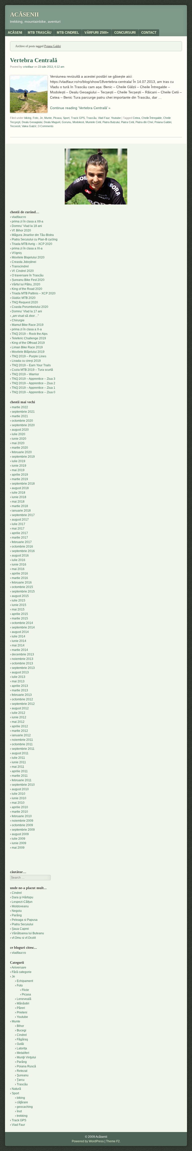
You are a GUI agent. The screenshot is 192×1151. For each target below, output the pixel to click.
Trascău (91, 117)
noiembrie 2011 (22, 740)
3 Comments (46, 126)
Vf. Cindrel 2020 (23, 271)
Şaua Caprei (20, 929)
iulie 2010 (18, 793)
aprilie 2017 (20, 533)
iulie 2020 (18, 434)
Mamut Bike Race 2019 (28, 325)
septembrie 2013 (23, 668)
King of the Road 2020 (27, 289)
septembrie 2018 (23, 483)
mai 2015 (18, 609)
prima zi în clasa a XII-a (27, 221)
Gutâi (20, 1044)
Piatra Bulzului (111, 122)
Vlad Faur (104, 117)
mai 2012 (18, 722)
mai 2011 (18, 766)
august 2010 (20, 789)
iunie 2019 (19, 465)
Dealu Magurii (52, 122)
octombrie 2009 (22, 825)
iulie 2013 (18, 677)
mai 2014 (18, 645)
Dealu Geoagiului (32, 122)
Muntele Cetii (93, 122)
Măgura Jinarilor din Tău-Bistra (33, 235)
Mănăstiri (23, 1003)
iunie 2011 (19, 762)
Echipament (25, 981)
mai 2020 (18, 443)
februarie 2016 (22, 582)
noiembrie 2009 (22, 820)
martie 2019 (20, 479)
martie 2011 (20, 775)
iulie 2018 (18, 492)
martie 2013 (20, 690)
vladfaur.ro (19, 217)
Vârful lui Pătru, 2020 (26, 284)
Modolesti (78, 122)
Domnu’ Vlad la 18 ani (27, 226)
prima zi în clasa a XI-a (27, 248)
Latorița (22, 1048)
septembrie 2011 (23, 749)
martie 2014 (20, 650)
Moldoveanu (20, 906)
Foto (35, 117)
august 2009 (20, 834)
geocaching (25, 1107)
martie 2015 (20, 618)
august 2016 (20, 555)
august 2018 (20, 488)
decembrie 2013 (23, 654)
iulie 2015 (18, 600)
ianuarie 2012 (21, 735)
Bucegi (21, 1030)
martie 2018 (20, 506)
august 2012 (20, 708)
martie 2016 (20, 578)
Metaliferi (23, 1053)
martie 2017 (20, 537)
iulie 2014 (18, 636)
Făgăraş (22, 1039)
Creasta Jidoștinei (24, 262)
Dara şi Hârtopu (22, 897)
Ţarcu (20, 1080)
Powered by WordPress (88, 1141)
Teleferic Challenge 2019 (29, 338)
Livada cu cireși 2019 (26, 361)
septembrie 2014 (23, 627)
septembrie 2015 (23, 591)
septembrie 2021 (23, 411)
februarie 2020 (22, 452)
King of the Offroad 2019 (28, 343)
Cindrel (17, 893)
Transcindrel (20, 266)
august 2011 (20, 753)
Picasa (57, 117)
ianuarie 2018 (21, 510)
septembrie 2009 (23, 829)
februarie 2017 (22, 542)
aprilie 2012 (20, 726)
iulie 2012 (18, 713)
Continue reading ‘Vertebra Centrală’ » (80, 108)
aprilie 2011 (20, 771)
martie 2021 (20, 416)
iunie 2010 (19, 798)
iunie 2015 (19, 605)
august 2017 (20, 519)
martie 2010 (20, 811)
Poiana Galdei (162, 122)
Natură (16, 1089)
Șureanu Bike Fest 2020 (28, 280)
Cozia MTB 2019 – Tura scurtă (32, 370)
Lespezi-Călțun (22, 902)
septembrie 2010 (23, 784)
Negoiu (17, 911)
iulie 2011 (18, 758)
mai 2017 (18, 528)
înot (19, 1111)
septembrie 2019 (23, 456)
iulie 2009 (18, 838)
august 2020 (20, 429)
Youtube (116, 117)
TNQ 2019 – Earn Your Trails (31, 365)
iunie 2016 (19, 564)
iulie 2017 (18, 524)
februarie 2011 (22, 780)
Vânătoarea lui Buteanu (28, 933)
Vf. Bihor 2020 (21, 230)
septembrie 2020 (23, 425)
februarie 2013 (22, 695)
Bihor (20, 1026)
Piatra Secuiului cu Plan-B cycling (35, 239)
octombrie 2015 (22, 587)
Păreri (21, 1008)
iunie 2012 (19, 717)
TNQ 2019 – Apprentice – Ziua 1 (33, 387)
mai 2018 (18, 501)
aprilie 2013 (20, 686)
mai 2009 (18, 847)
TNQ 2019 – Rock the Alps (30, 334)
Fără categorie (22, 972)
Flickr (25, 990)
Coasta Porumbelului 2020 (30, 307)
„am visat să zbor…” (25, 316)
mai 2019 (18, 470)
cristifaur (28, 66)
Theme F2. (113, 1141)
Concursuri (125, 32)
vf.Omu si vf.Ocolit (24, 938)
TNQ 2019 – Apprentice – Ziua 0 (33, 392)
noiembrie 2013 (22, 659)
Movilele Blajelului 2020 (28, 257)
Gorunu (66, 122)
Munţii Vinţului (26, 1057)
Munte (48, 117)
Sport (66, 117)
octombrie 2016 (22, 546)
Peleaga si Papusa (25, 920)
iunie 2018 (19, 497)
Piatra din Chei (144, 122)
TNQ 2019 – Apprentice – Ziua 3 (33, 379)
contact (148, 32)
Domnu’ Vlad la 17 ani (27, 311)
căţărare (22, 1102)
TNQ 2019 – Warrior (25, 374)
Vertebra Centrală (33, 60)
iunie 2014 (19, 641)
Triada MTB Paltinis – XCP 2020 (34, 293)
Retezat (22, 1071)
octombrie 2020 (22, 420)
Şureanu (22, 1075)
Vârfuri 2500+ (96, 32)
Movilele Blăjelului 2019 (28, 352)
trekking (22, 1116)
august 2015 (20, 596)
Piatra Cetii (127, 122)
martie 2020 (20, 447)
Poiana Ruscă (26, 1066)
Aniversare (19, 967)
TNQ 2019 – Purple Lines (29, 356)
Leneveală (24, 999)
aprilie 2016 (20, 573)
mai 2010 (18, 802)
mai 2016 (18, 569)
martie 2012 (20, 731)
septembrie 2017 (23, 515)
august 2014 (20, 632)
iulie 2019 (18, 461)
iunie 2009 (19, 843)
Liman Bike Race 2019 (27, 347)
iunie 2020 (19, 438)
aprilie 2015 (20, 614)
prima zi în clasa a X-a (27, 329)
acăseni (15, 32)
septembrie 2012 (23, 704)
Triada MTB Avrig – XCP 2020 (32, 244)
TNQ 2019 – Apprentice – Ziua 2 (33, 383)
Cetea (136, 117)
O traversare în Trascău (28, 275)
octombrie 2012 (22, 699)
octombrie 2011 (22, 744)
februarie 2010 (22, 816)
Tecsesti (15, 126)
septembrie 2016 (23, 551)
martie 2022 (20, 407)
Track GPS (78, 117)
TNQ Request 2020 (25, 302)
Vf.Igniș (17, 253)
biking (27, 117)
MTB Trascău (39, 32)
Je (41, 117)
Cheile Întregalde (152, 117)
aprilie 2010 (20, 807)
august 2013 (20, 672)
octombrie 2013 (22, 663)
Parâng (17, 915)
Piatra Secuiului (22, 924)
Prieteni (22, 1012)
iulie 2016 (18, 560)
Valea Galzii (29, 126)
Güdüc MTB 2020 (24, 298)
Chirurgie (18, 320)
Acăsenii (24, 14)
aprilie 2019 (20, 474)
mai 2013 (18, 681)
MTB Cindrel (68, 32)
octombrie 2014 (22, 623)
